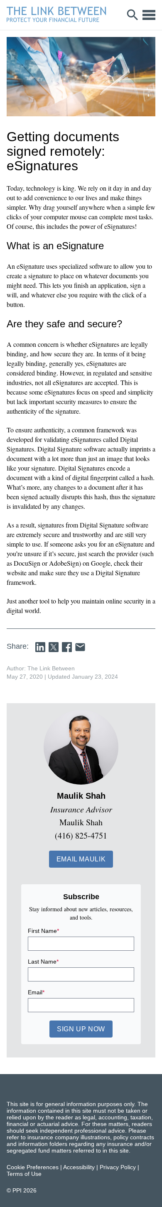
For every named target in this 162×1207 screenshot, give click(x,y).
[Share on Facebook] (67, 647)
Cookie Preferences (33, 1167)
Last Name (43, 961)
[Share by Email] (80, 647)
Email (36, 992)
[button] (81, 859)
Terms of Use (24, 1173)
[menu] (148, 15)
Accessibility (79, 1167)
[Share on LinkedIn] (40, 647)
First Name (43, 930)
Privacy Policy (118, 1167)
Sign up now (81, 1029)
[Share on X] (54, 647)
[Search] (132, 14)
